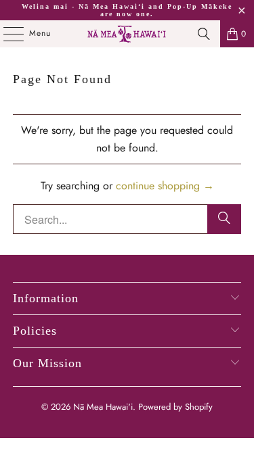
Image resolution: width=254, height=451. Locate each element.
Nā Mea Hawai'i (103, 406)
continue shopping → (165, 185)
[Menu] (6, 33)
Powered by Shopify (175, 406)
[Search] (204, 33)
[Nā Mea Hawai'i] (127, 33)
